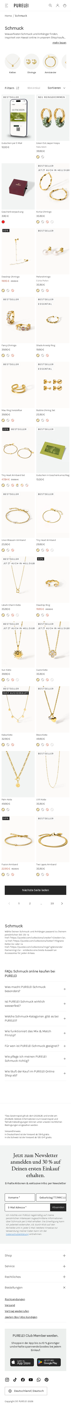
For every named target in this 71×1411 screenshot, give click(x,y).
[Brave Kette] (52, 709)
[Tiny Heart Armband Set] (18, 450)
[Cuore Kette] (52, 644)
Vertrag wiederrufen (17, 1311)
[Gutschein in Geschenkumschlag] (52, 450)
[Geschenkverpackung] (18, 186)
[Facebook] (23, 1379)
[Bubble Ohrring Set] (52, 385)
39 (52, 903)
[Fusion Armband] (18, 839)
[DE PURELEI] (21, 5)
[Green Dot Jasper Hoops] (52, 118)
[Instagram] (7, 1379)
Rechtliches (13, 1277)
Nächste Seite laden (35, 890)
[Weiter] (62, 903)
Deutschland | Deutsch (29, 1391)
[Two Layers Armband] (52, 839)
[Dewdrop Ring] (52, 579)
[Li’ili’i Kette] (52, 774)
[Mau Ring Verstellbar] (18, 385)
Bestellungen (13, 1287)
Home (8, 15)
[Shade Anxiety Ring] (52, 320)
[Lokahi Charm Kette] (18, 579)
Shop (8, 1255)
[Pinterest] (46, 1379)
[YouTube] (30, 1379)
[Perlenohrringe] (52, 251)
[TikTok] (15, 1379)
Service (9, 1266)
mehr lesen (59, 42)
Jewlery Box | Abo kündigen (21, 1317)
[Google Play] (49, 1362)
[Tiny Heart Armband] (52, 515)
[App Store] (22, 1362)
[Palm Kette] (18, 774)
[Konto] (57, 5)
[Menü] (6, 5)
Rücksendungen (15, 1299)
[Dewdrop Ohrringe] (18, 251)
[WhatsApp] (38, 1379)
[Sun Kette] (18, 644)
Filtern (9, 88)
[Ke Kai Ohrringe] (52, 186)
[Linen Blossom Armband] (18, 515)
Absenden (58, 1207)
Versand (10, 1305)
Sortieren (54, 88)
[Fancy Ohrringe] (18, 320)
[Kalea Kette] (18, 709)
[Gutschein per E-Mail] (18, 118)
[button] (50, 5)
